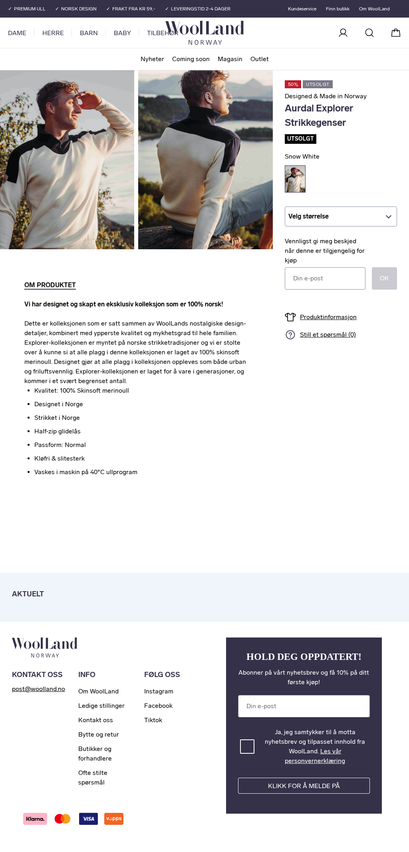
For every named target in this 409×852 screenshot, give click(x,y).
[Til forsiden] (236, 33)
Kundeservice (302, 9)
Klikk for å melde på (304, 786)
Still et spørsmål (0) (328, 334)
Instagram (158, 691)
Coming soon (191, 59)
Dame (17, 33)
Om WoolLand (374, 9)
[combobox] (341, 216)
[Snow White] (295, 179)
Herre (53, 33)
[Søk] (369, 33)
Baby (122, 33)
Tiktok (153, 720)
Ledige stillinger (101, 705)
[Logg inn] (343, 33)
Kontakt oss (95, 720)
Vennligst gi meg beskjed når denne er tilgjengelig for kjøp (325, 250)
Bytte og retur (98, 734)
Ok (384, 278)
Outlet (259, 59)
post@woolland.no (38, 689)
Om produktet (50, 285)
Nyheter (152, 59)
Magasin (230, 59)
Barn (89, 33)
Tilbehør (163, 33)
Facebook (158, 705)
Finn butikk (337, 9)
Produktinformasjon (328, 317)
